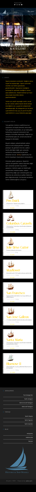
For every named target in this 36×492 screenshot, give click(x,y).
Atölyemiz (30, 433)
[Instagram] (17, 4)
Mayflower (13, 270)
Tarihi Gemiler (29, 424)
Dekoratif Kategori (27, 406)
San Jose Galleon (17, 317)
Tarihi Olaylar (29, 416)
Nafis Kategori (28, 399)
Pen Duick (12, 201)
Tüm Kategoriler (28, 395)
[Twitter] (15, 4)
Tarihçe (19, 155)
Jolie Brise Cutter (17, 247)
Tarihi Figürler (29, 420)
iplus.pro (29, 481)
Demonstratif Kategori (26, 403)
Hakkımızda (29, 437)
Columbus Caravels (19, 223)
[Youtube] (21, 4)
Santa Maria (14, 340)
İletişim (30, 441)
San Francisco (15, 293)
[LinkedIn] (19, 4)
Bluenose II (13, 364)
